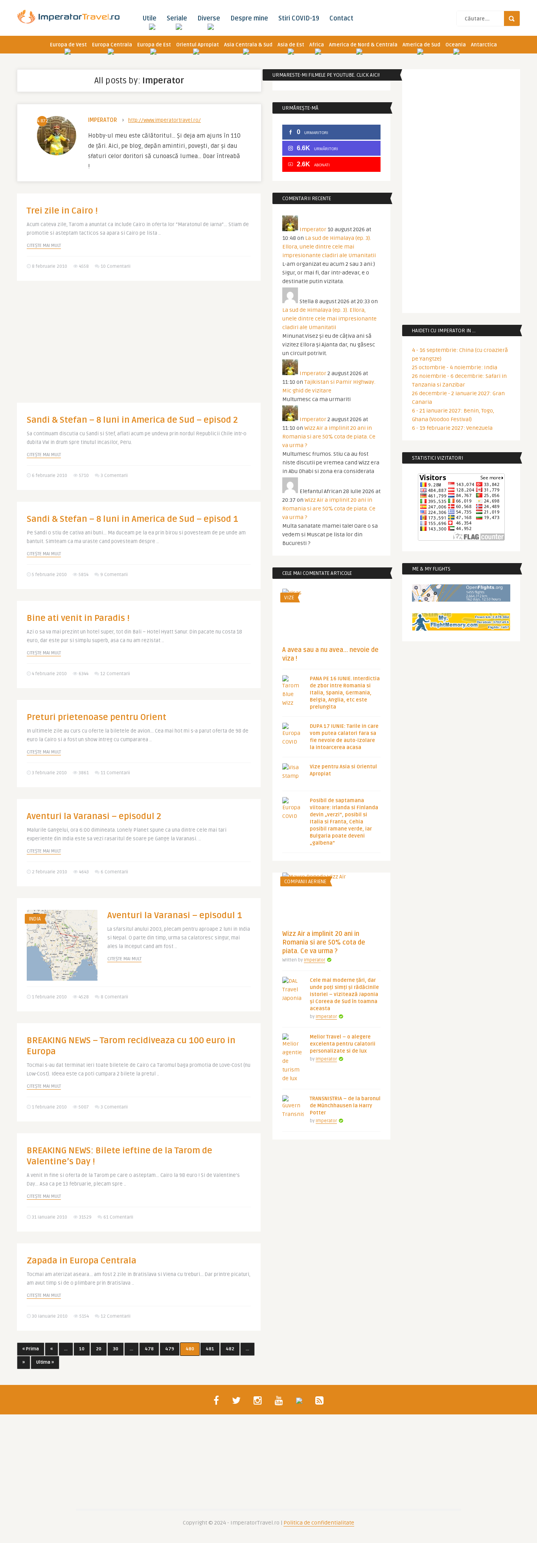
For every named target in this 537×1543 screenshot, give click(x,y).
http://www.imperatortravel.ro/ (164, 120)
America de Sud (421, 45)
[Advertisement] (139, 348)
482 (230, 1349)
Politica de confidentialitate (318, 1522)
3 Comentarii (114, 476)
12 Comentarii (115, 674)
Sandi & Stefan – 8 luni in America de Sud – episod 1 (132, 519)
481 (210, 1349)
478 (149, 1349)
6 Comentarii (114, 872)
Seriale (177, 18)
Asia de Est (291, 45)
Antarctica (484, 45)
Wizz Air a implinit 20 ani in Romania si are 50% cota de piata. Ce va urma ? (328, 437)
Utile (149, 18)
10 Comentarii (116, 266)
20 (98, 1349)
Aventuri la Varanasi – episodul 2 (94, 816)
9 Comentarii (114, 575)
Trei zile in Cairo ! (62, 211)
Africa (316, 45)
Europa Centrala (112, 45)
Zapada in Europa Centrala (81, 1261)
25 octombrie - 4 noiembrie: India (454, 367)
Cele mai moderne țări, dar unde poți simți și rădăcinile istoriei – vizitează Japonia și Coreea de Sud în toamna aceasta (344, 994)
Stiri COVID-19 (298, 18)
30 (115, 1349)
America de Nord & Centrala (363, 45)
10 (82, 1349)
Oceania (455, 45)
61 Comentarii (118, 1217)
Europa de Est (154, 45)
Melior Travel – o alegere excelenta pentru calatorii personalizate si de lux (342, 1044)
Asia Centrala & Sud (248, 45)
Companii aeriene (305, 881)
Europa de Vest (68, 45)
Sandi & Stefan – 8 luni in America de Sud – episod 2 (132, 420)
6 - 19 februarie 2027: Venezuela (452, 428)
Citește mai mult (44, 246)
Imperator (102, 120)
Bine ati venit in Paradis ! (78, 618)
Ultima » (45, 1362)
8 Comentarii (114, 997)
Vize (289, 598)
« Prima (30, 1349)
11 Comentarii (115, 773)
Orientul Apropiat (197, 45)
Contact (341, 18)
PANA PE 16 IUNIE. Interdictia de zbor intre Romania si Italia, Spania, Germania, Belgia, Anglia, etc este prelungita (345, 693)
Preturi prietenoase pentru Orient (96, 717)
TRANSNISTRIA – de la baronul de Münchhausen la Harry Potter (345, 1106)
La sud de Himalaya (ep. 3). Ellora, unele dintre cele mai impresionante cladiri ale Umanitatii (329, 247)
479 (169, 1349)
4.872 (42, 121)
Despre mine (249, 18)
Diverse (208, 18)
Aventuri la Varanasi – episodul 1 (174, 915)
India (35, 919)
